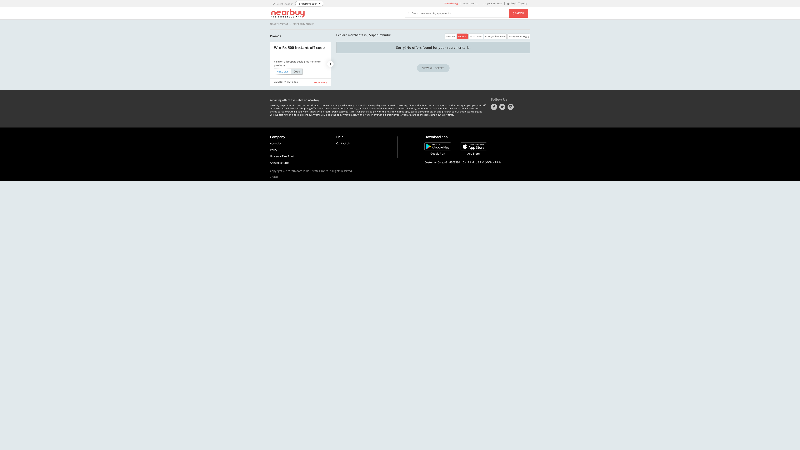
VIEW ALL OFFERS (433, 68)
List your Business (492, 3)
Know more (320, 82)
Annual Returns (279, 163)
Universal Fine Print (282, 156)
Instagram (511, 107)
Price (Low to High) (519, 36)
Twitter (502, 107)
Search (518, 13)
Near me (450, 36)
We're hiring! (451, 3)
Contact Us (343, 143)
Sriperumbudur (303, 24)
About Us (275, 143)
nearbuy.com (279, 24)
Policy (273, 150)
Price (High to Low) (495, 36)
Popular (462, 36)
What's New (476, 36)
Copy (297, 71)
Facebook (494, 107)
